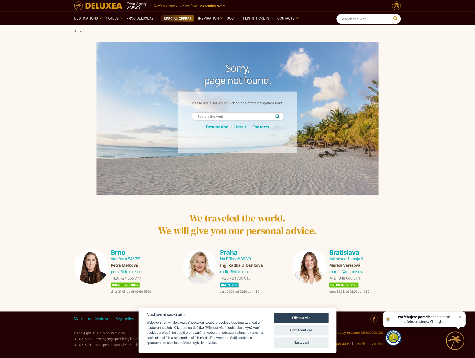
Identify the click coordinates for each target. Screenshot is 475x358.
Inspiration (208, 18)
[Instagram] (396, 5)
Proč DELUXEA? (139, 18)
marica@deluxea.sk (346, 271)
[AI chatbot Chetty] (455, 340)
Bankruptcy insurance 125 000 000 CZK (356, 332)
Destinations (86, 18)
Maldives (103, 318)
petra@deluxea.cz (126, 271)
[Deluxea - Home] (98, 5)
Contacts (286, 18)
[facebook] (374, 319)
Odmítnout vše (301, 330)
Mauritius (82, 318)
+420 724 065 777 (126, 278)
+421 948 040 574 (344, 278)
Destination (217, 127)
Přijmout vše (301, 318)
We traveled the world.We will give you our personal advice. (237, 224)
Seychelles (125, 318)
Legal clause (340, 343)
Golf (231, 18)
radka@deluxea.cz (236, 271)
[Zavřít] (460, 317)
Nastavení (301, 342)
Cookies (377, 343)
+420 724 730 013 (235, 278)
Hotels (112, 18)
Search (360, 343)
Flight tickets (256, 18)
